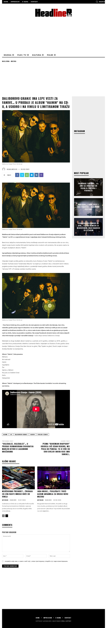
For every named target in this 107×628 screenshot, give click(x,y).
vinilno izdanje (43, 434)
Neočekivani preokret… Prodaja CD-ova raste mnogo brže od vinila (17, 494)
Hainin (32, 434)
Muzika (13, 61)
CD (11, 434)
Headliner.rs (12, 169)
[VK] (36, 175)
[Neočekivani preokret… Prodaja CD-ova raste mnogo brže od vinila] (18, 477)
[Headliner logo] (53, 13)
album (5, 434)
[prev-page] (3, 515)
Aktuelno (5, 500)
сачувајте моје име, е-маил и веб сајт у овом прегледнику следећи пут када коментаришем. (36, 561)
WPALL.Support (66, 621)
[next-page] (6, 515)
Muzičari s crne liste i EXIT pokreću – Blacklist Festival (88, 207)
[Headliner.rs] (4, 169)
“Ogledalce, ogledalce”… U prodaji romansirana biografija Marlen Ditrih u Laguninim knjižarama (18, 447)
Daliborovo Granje (21, 434)
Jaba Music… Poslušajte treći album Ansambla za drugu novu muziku (52, 494)
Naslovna (6, 61)
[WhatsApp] (27, 175)
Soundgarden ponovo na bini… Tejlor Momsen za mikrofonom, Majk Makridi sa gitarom (88, 227)
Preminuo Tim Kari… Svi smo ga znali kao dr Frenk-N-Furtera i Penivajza (88, 187)
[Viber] (41, 175)
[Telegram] (32, 175)
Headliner (13, 500)
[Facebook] (17, 175)
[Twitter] (22, 175)
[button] (100, 2)
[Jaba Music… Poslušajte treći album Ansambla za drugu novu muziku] (53, 477)
